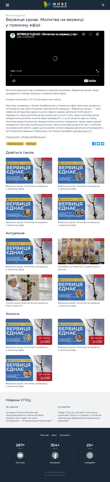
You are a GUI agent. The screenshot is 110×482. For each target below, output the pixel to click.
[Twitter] (98, 143)
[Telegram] (102, 143)
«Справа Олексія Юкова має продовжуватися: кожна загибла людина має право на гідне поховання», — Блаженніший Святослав (28, 416)
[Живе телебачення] (55, 4)
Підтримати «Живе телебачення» (26, 137)
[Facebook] (94, 143)
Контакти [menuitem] (65, 435)
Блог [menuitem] (54, 435)
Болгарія (31, 144)
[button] (7, 5)
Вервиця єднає (15, 144)
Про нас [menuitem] (44, 435)
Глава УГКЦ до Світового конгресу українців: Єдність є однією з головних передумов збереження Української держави (80, 416)
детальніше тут (83, 131)
